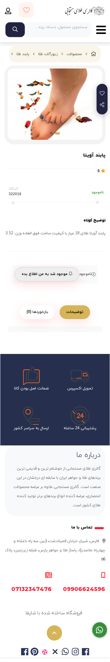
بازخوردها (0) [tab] (37, 312)
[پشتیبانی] (99, 630)
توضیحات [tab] (74, 312)
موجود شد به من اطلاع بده (45, 274)
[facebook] (24, 652)
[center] (15, 29)
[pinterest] (35, 652)
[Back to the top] (54, 633)
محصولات (74, 54)
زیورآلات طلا (48, 54)
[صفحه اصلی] (93, 54)
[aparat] (45, 652)
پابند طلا (22, 54)
